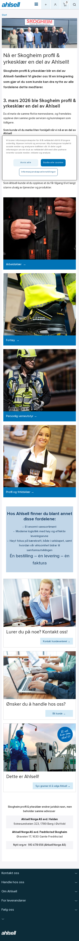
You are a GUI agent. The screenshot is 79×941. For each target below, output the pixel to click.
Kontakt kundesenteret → (56, 641)
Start (4, 15)
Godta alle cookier (53, 163)
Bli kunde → (59, 713)
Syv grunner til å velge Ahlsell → (52, 786)
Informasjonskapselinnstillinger (38, 172)
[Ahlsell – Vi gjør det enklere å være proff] (11, 4)
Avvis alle (25, 163)
